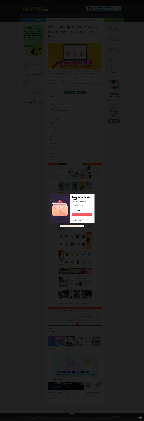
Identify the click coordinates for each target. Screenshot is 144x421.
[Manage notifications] (140, 417)
